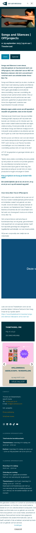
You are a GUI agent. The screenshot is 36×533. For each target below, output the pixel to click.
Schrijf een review (8, 416)
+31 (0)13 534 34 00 (11, 401)
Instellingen (18, 525)
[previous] (4, 364)
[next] (32, 364)
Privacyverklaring (8, 412)
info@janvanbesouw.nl (14, 404)
